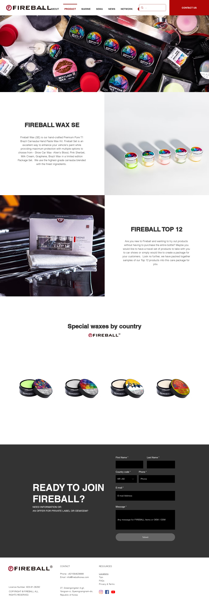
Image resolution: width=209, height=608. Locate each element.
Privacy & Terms (107, 584)
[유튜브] (113, 592)
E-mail (119, 487)
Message (120, 507)
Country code (122, 472)
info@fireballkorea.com (78, 577)
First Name (121, 457)
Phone (142, 472)
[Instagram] (101, 592)
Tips (101, 577)
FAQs (101, 580)
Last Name (152, 457)
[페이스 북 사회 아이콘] (107, 592)
